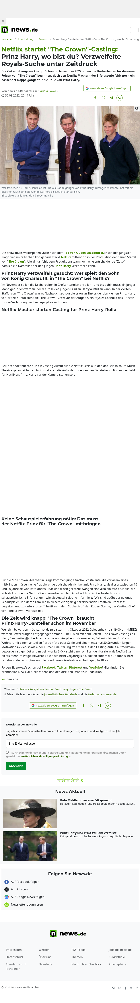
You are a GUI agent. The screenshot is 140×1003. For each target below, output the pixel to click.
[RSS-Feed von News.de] (137, 988)
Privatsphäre (117, 964)
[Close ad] (3, 21)
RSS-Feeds (78, 950)
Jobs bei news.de (120, 950)
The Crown (85, 689)
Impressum (14, 950)
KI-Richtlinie (117, 957)
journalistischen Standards (60, 694)
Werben (44, 950)
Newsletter (46, 964)
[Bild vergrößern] (137, 108)
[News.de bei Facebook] (125, 988)
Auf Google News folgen (27, 897)
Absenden (16, 766)
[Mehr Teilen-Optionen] (119, 98)
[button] (107, 88)
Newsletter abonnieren (26, 904)
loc (3, 679)
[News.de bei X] (131, 988)
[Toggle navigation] (134, 30)
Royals (74, 689)
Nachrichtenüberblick (86, 964)
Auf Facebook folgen (24, 882)
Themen (77, 957)
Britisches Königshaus (30, 689)
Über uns (45, 957)
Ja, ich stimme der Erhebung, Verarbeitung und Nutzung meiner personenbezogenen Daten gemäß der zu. (66, 754)
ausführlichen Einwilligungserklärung (44, 756)
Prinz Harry (61, 689)
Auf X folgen (19, 889)
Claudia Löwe (47, 91)
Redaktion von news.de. (102, 694)
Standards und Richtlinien (16, 966)
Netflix (49, 689)
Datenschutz (14, 957)
